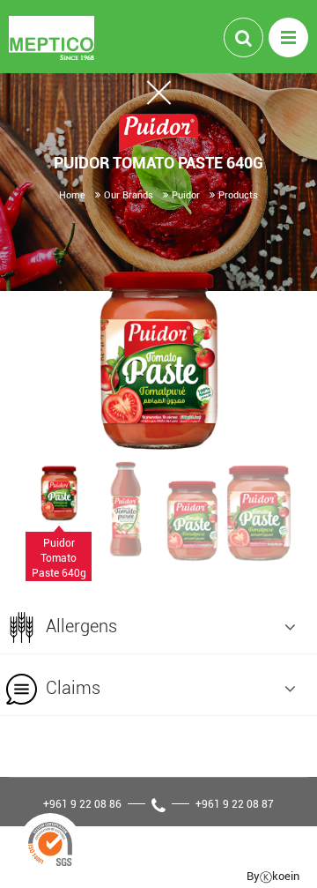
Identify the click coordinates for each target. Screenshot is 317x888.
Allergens (79, 626)
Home (72, 194)
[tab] (158, 623)
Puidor (186, 194)
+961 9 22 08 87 (234, 803)
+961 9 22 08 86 (82, 803)
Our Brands (128, 194)
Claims (70, 687)
